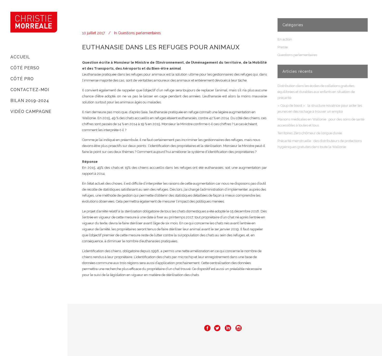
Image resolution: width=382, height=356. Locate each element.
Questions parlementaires (139, 33)
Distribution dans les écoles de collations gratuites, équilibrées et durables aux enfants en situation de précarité (316, 92)
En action (285, 39)
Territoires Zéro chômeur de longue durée (310, 133)
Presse (283, 47)
